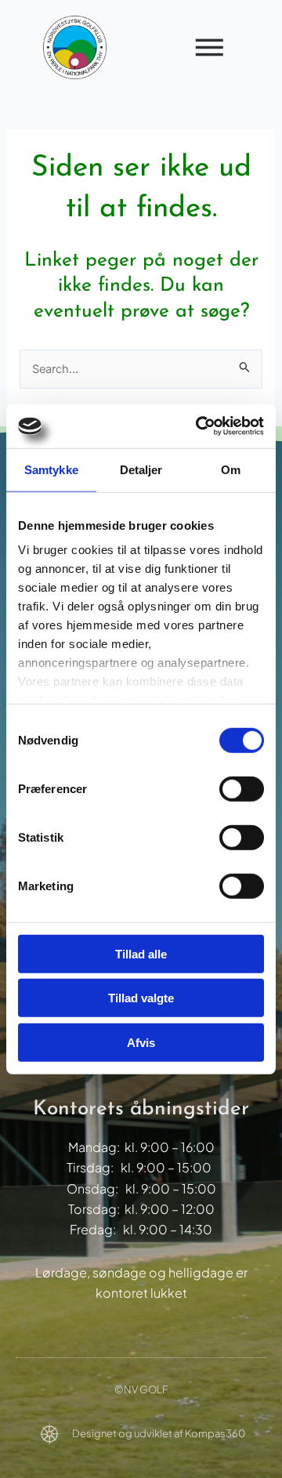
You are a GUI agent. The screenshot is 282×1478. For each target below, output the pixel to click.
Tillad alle (141, 953)
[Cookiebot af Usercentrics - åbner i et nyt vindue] (199, 426)
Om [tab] (230, 469)
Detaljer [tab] (141, 469)
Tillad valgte (141, 998)
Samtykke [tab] (51, 469)
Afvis (141, 1042)
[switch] (241, 788)
